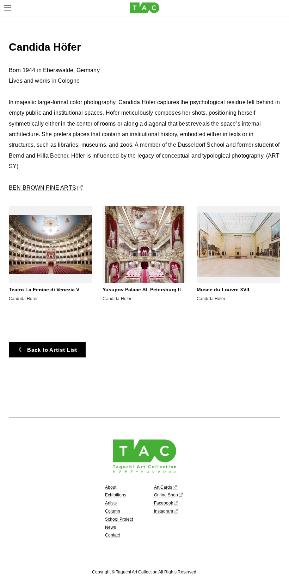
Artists (111, 503)
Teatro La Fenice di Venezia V (44, 289)
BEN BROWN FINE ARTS (42, 188)
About (110, 486)
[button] (47, 349)
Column (112, 511)
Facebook (163, 503)
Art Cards (163, 486)
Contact (112, 535)
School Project (119, 519)
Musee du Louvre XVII (223, 289)
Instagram (163, 511)
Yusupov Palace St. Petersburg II (142, 289)
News (110, 527)
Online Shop (166, 495)
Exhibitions (115, 495)
